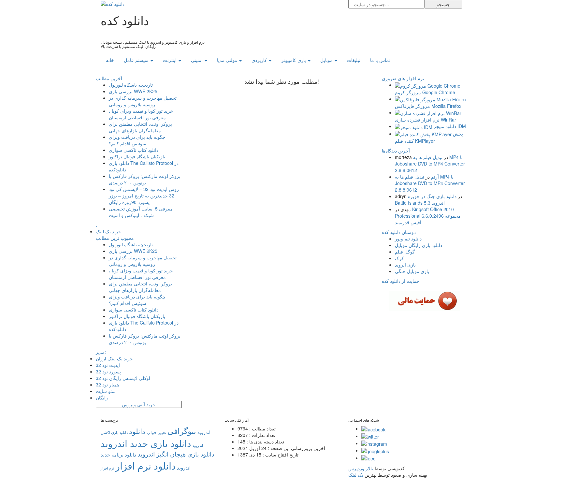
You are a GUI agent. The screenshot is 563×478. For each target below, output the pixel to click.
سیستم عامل (137, 60)
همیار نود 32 (107, 384)
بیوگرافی (181, 430)
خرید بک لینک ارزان (114, 358)
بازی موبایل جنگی (412, 271)
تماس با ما (380, 60)
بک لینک (355, 474)
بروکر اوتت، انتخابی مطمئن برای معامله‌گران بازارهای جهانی (140, 127)
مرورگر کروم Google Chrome (425, 92)
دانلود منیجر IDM (450, 126)
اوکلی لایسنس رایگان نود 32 (123, 378)
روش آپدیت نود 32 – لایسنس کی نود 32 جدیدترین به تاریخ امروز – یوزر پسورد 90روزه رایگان (144, 195)
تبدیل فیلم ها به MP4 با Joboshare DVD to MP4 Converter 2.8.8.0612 (430, 163)
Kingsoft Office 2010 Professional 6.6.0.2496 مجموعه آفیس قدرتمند (428, 215)
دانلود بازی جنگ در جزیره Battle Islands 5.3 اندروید (425, 199)
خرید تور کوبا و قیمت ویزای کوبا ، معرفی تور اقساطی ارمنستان (141, 114)
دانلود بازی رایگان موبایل (418, 245)
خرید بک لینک (108, 231)
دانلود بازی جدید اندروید (146, 443)
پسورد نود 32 (108, 371)
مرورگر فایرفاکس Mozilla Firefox (428, 106)
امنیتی (197, 60)
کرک (399, 258)
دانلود (137, 431)
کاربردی (260, 60)
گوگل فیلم (405, 251)
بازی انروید (405, 264)
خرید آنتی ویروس (138, 404)
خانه (110, 60)
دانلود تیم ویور (408, 238)
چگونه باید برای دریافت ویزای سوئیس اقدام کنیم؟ (137, 140)
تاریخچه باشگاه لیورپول (131, 84)
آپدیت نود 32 (108, 365)
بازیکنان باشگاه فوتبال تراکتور (137, 156)
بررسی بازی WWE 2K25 (133, 91)
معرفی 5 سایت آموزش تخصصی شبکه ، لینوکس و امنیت (141, 211)
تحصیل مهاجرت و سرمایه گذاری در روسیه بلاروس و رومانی (143, 101)
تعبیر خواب (156, 432)
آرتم (435, 176)
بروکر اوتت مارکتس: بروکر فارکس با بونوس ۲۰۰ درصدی (144, 179)
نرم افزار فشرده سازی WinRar (425, 119)
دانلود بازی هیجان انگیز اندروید (175, 453)
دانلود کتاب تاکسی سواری (133, 150)
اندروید (203, 431)
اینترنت (170, 60)
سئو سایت (106, 391)
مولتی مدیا (227, 60)
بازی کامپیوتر (294, 60)
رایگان (102, 397)
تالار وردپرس (360, 468)
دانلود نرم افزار (145, 465)
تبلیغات (353, 60)
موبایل (327, 60)
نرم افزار (107, 468)
